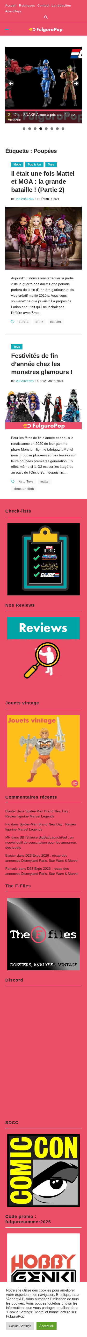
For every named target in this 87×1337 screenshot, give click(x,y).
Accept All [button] (46, 1326)
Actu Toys (26, 481)
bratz (39, 322)
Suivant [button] (75, 83)
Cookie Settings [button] (20, 1326)
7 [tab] (57, 128)
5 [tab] (46, 128)
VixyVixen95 (25, 198)
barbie (24, 322)
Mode (17, 164)
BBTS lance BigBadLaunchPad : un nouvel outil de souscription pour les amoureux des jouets (41, 842)
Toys (51, 164)
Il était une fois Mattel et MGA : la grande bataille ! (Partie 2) (42, 182)
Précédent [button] (11, 83)
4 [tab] (40, 128)
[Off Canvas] (7, 29)
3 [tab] (35, 128)
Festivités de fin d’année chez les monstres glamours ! (42, 364)
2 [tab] (29, 128)
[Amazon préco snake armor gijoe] (43, 85)
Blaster (10, 811)
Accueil (11, 5)
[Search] (46, 17)
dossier (55, 322)
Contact (43, 5)
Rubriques (27, 5)
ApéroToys (13, 11)
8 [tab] (63, 128)
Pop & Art (34, 164)
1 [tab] (24, 128)
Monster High (24, 489)
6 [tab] (52, 128)
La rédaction (61, 5)
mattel (45, 481)
